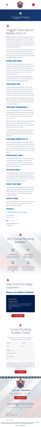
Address (8, 349)
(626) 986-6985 (9, 225)
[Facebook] (9, 415)
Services (20, 393)
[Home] (20, 5)
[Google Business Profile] (6, 415)
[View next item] (10, 315)
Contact (29, 393)
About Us (16, 393)
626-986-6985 (26, 390)
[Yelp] (11, 415)
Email (22, 346)
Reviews (25, 393)
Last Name (23, 342)
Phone (8, 346)
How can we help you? (10, 356)
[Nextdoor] (14, 415)
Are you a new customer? (11, 353)
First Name (9, 342)
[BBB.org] (16, 415)
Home (11, 393)
